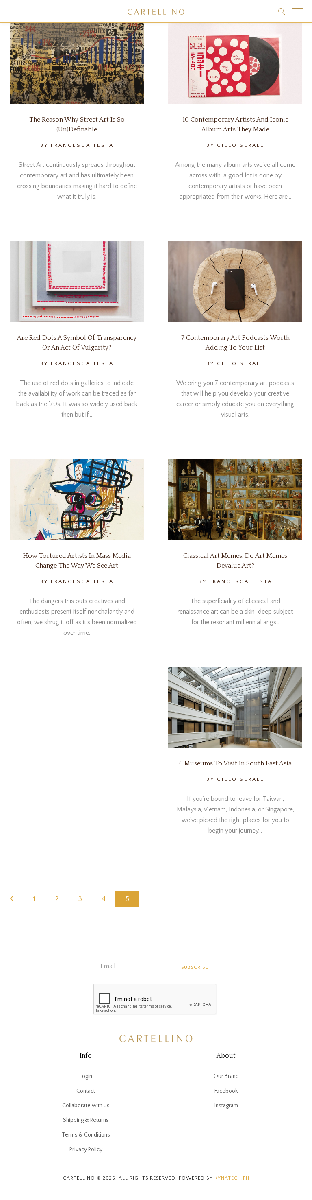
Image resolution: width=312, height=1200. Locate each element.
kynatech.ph (231, 1178)
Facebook (226, 1091)
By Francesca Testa (77, 145)
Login (86, 1076)
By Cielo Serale (235, 145)
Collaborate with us (86, 1105)
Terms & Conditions (86, 1135)
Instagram (226, 1105)
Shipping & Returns (86, 1120)
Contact (85, 1091)
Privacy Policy (85, 1149)
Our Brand (226, 1076)
